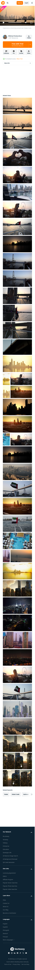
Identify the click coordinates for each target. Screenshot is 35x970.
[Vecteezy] (3, 3)
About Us (5, 958)
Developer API (7, 904)
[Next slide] (28, 845)
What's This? (20, 59)
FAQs (4, 951)
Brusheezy (6, 887)
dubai (6, 845)
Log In (26, 3)
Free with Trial (17, 44)
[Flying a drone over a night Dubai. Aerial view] (17, 657)
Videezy (5, 894)
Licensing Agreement (9, 924)
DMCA (5, 927)
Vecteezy (5, 891)
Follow (29, 38)
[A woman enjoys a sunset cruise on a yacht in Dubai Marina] (17, 295)
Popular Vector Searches (10, 934)
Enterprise (6, 897)
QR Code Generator (9, 913)
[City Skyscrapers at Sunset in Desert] (17, 639)
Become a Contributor (9, 964)
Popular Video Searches (10, 940)
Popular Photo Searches (10, 937)
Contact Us (6, 954)
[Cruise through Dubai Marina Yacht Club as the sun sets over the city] (17, 329)
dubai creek (15, 845)
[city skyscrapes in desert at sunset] (13, 417)
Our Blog (5, 961)
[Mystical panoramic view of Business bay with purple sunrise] (17, 363)
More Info (7, 62)
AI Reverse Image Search (10, 907)
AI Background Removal (10, 910)
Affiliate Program (8, 931)
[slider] (14, 22)
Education (6, 900)
